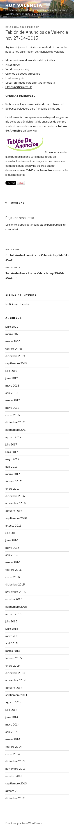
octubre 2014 (13, 687)
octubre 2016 (13, 510)
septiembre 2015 (16, 606)
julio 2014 (11, 709)
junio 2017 (11, 452)
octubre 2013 (13, 776)
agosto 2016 (13, 525)
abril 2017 (11, 466)
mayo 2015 (12, 636)
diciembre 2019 (15, 356)
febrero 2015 (13, 658)
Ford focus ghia (14, 78)
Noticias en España (17, 304)
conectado (40, 224)
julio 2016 (11, 533)
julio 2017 (11, 444)
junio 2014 (11, 717)
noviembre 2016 (15, 503)
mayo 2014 (12, 724)
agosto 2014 (13, 702)
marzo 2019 (12, 400)
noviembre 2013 (15, 768)
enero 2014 (12, 754)
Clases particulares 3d (18, 87)
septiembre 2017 (16, 429)
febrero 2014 (13, 746)
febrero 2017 (13, 481)
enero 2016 (12, 577)
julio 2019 (11, 370)
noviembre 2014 (15, 680)
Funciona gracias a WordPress (23, 823)
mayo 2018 (12, 407)
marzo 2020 (12, 341)
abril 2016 (11, 555)
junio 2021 (11, 326)
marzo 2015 (12, 651)
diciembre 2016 (15, 496)
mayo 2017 (12, 459)
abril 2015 (11, 643)
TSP (36, 27)
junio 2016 (11, 540)
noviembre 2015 (15, 592)
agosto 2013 (13, 791)
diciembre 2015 (15, 584)
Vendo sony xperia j (17, 69)
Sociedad (17, 203)
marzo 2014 (12, 739)
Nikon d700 (12, 64)
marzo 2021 (12, 334)
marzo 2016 (12, 562)
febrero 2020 (13, 348)
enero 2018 (12, 415)
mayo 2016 (12, 547)
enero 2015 (12, 665)
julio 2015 (11, 621)
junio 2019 (11, 378)
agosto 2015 (13, 614)
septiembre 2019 (16, 363)
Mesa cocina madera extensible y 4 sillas (30, 60)
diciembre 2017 (15, 422)
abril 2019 (11, 393)
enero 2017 (12, 488)
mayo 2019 (12, 385)
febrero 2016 (13, 569)
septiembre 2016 (16, 518)
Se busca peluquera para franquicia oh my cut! (32, 108)
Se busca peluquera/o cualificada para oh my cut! (34, 104)
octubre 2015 (13, 599)
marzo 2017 (12, 474)
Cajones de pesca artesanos (22, 73)
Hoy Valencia (23, 5)
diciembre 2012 (15, 798)
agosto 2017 (13, 437)
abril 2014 (11, 732)
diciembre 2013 (15, 761)
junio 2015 (11, 628)
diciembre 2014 (15, 673)
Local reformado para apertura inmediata (30, 82)
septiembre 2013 (16, 783)
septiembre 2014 (16, 695)
